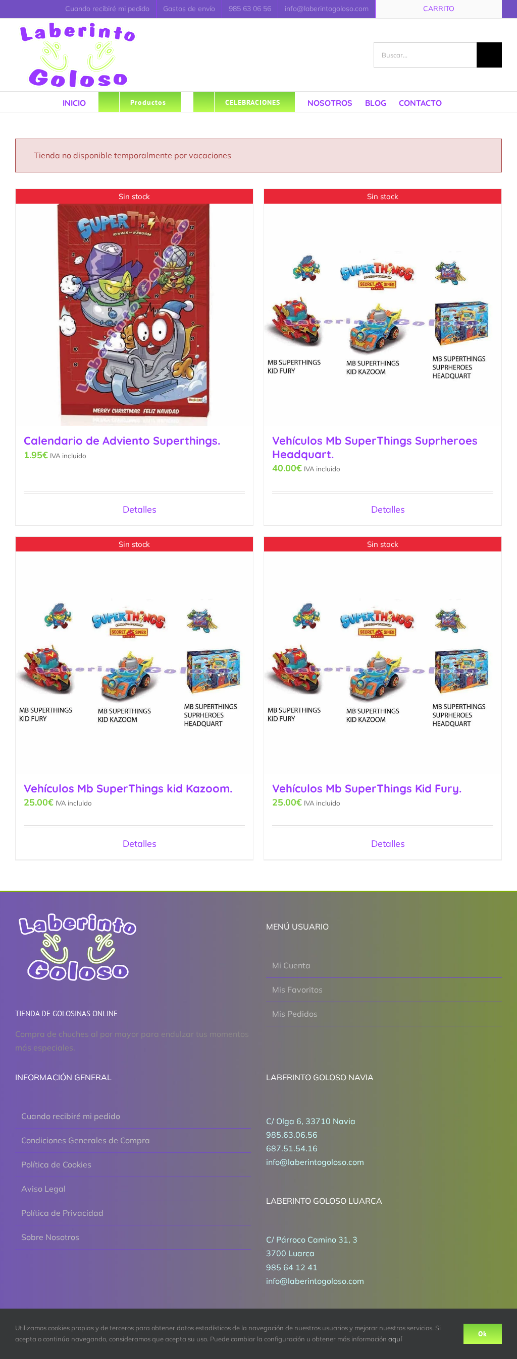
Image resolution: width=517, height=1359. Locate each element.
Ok (482, 1333)
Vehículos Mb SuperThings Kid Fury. (366, 788)
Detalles (140, 509)
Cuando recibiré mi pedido (70, 1116)
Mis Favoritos (297, 989)
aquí (395, 1339)
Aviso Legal (43, 1189)
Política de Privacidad (62, 1213)
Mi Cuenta (291, 965)
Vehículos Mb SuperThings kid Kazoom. (128, 788)
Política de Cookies (56, 1164)
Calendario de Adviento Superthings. (122, 441)
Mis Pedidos (295, 1014)
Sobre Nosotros (50, 1237)
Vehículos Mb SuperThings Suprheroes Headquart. (375, 447)
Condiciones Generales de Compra (85, 1140)
